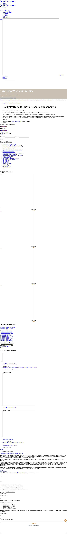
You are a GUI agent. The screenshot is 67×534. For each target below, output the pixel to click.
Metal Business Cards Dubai (8, 151)
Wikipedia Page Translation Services (10, 158)
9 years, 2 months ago (15, 121)
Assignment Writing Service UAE (9, 144)
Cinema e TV (5, 165)
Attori (4, 168)
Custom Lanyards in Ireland (8, 147)
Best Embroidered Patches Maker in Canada (12, 145)
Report (5, 493)
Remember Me (5, 138)
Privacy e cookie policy (22, 472)
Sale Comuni (5, 162)
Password (17, 136)
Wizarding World (6, 166)
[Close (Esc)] (0, 498)
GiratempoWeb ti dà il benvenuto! (9, 159)
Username (2, 136)
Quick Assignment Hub (7, 156)
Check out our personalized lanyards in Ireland (12, 146)
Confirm (5, 513)
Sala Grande (5, 161)
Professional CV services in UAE (9, 154)
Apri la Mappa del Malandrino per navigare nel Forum (11, 453)
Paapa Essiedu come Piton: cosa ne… (11, 369)
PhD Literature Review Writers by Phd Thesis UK (13, 153)
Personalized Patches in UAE (9, 152)
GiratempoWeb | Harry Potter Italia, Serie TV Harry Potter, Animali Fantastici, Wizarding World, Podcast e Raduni (23, 99)
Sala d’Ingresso (6, 160)
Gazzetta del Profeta (7, 163)
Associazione (14, 472)
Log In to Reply (3, 126)
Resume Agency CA (7, 157)
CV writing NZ (5, 148)
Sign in (1, 19)
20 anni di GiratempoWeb (8, 439)
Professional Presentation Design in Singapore (12, 155)
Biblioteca (5, 164)
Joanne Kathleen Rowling (8, 167)
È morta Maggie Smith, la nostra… (10, 445)
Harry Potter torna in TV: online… (10, 363)
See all (1, 347)
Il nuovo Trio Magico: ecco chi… (9, 407)
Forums (49, 99)
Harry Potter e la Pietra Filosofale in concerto (12, 102)
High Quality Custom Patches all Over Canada (12, 150)
